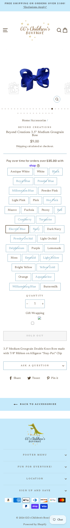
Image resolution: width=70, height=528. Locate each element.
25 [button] (24, 114)
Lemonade (54, 248)
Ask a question (35, 366)
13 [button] (40, 109)
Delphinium (16, 248)
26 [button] (28, 114)
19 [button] (59, 109)
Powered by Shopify (35, 524)
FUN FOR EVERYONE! (35, 467)
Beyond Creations (35, 127)
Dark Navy (54, 229)
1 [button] (3, 109)
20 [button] (62, 109)
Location (34, 479)
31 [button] (43, 114)
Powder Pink (49, 190)
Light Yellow (51, 257)
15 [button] (46, 109)
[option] (35, 5)
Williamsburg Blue (24, 286)
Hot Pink (52, 200)
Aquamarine (43, 277)
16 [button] (49, 109)
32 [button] (46, 114)
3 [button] (9, 109)
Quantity (35, 296)
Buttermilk (51, 286)
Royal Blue (23, 181)
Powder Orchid (23, 238)
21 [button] (65, 109)
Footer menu (35, 455)
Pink (36, 200)
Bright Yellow (23, 267)
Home (26, 120)
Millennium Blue (23, 190)
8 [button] (24, 109)
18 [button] (56, 109)
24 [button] (21, 114)
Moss (14, 257)
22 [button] (68, 109)
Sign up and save (35, 491)
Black (56, 171)
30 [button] (40, 114)
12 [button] (37, 109)
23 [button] (18, 114)
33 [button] (49, 114)
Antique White (20, 171)
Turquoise (45, 219)
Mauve (12, 210)
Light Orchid (48, 238)
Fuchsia (29, 210)
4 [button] (12, 109)
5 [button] (15, 109)
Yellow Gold (47, 267)
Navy (36, 229)
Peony (46, 210)
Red (59, 210)
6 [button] (18, 109)
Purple (36, 248)
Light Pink (18, 200)
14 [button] (43, 109)
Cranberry (25, 219)
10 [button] (31, 109)
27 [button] (31, 114)
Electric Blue (17, 229)
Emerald (30, 257)
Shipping (21, 146)
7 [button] (21, 109)
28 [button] (34, 114)
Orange (23, 277)
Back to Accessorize (38, 404)
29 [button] (37, 114)
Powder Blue (46, 181)
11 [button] (34, 109)
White (41, 171)
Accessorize (38, 120)
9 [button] (27, 109)
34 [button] (52, 114)
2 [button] (6, 109)
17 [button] (52, 109)
